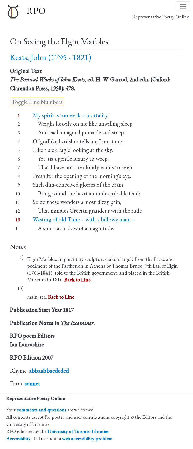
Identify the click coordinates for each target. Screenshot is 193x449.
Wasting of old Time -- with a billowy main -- (84, 219)
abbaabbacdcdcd (49, 370)
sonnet (32, 383)
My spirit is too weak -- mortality (70, 115)
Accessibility (18, 438)
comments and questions (41, 410)
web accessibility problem (87, 438)
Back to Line (77, 279)
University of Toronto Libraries (78, 431)
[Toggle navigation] (183, 6)
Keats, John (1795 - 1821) (50, 57)
